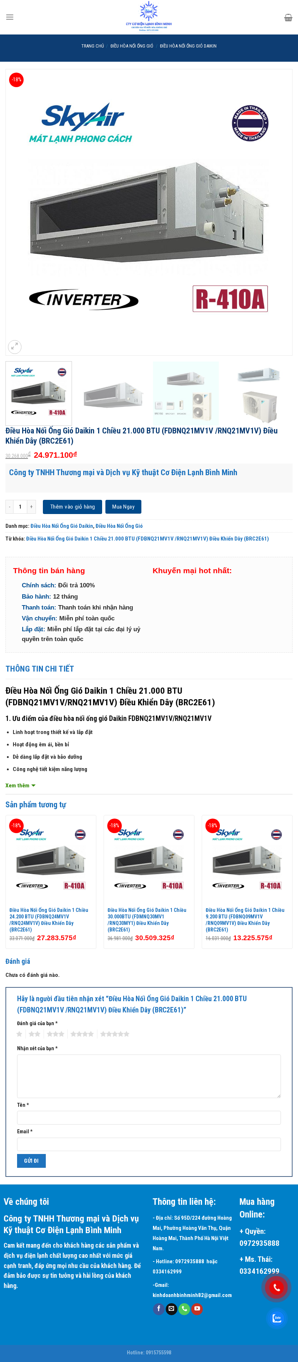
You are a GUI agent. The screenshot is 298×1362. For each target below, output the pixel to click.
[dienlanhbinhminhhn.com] (149, 17)
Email (24, 1131)
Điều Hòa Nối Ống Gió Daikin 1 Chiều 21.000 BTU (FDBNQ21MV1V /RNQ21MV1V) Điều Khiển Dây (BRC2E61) (147, 538)
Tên (23, 1105)
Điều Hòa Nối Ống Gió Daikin (188, 46)
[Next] (277, 212)
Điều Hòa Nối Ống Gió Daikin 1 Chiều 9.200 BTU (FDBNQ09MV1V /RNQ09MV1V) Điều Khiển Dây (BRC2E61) (245, 920)
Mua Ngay (123, 506)
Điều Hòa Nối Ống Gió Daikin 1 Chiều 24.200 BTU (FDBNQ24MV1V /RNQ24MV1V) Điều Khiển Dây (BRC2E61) (48, 920)
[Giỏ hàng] (288, 17)
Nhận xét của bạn (37, 1048)
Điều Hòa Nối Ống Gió (131, 46)
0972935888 (189, 1261)
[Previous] (20, 212)
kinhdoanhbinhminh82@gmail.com (192, 1295)
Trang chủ (92, 46)
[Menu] (9, 17)
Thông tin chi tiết (39, 668)
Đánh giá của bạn (37, 1023)
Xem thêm (17, 785)
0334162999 (168, 1271)
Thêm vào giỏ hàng (72, 506)
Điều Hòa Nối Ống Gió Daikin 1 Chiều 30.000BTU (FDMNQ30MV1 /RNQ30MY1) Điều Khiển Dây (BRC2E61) (147, 920)
